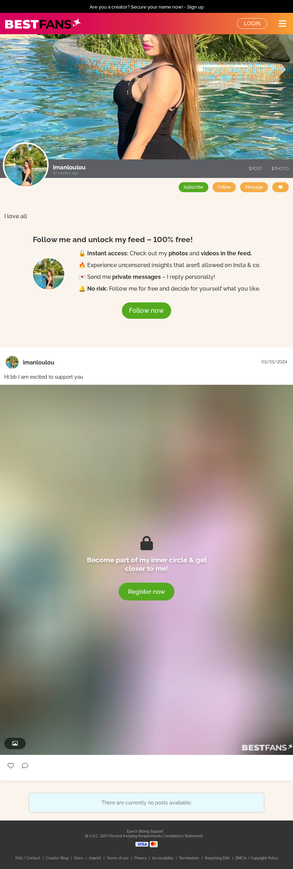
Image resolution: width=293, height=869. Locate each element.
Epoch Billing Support (145, 831)
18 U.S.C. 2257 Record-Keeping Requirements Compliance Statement (144, 836)
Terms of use (118, 858)
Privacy (141, 858)
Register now (146, 591)
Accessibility (163, 858)
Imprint (95, 858)
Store (79, 858)
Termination (189, 858)
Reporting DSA (218, 858)
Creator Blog (57, 858)
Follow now (146, 310)
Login (252, 23)
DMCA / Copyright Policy (256, 858)
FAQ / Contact (28, 858)
